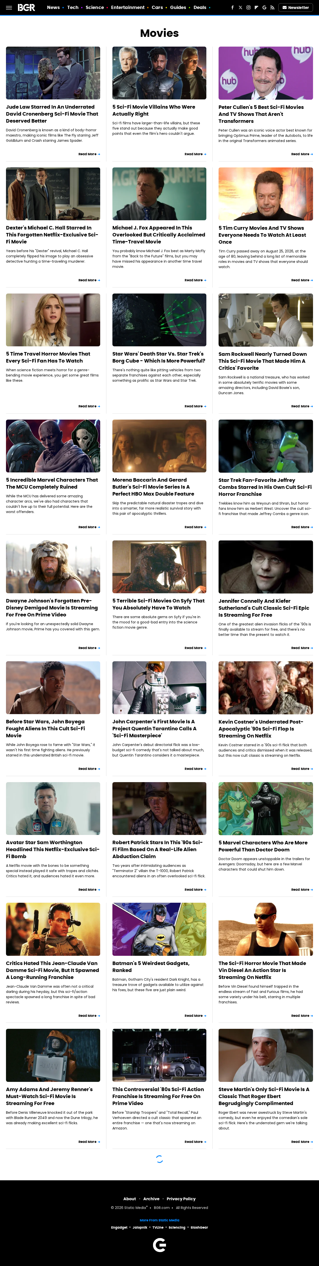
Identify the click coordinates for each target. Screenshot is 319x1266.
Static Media (135, 1208)
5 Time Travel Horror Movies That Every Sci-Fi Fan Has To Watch (48, 357)
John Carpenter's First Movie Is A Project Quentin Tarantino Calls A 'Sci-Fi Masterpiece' (154, 728)
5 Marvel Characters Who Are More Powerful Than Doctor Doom (263, 846)
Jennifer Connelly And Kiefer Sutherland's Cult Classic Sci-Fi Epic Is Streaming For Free (264, 608)
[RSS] (272, 7)
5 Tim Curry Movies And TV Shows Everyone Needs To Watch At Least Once (262, 235)
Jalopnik (140, 1227)
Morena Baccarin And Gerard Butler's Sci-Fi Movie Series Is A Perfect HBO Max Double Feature (153, 487)
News (53, 7)
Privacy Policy (181, 1198)
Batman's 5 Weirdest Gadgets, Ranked (151, 966)
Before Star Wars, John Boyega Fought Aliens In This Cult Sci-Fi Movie (45, 728)
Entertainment (128, 7)
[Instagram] (248, 7)
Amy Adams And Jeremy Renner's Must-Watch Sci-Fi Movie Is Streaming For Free (49, 1096)
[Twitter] (240, 7)
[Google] (264, 7)
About (129, 1198)
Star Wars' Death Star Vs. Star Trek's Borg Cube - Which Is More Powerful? (158, 357)
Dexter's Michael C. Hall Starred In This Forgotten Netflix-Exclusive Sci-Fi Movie (52, 234)
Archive (151, 1198)
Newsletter (298, 7)
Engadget (119, 1227)
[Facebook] (233, 7)
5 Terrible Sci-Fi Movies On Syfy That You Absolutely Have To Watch (158, 604)
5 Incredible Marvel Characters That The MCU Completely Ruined (52, 483)
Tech (73, 7)
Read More (87, 154)
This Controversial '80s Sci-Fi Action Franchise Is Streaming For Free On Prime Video (158, 1096)
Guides (178, 7)
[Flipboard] (256, 7)
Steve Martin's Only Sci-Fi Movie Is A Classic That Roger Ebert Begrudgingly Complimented (264, 1096)
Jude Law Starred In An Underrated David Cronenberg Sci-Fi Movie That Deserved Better (52, 114)
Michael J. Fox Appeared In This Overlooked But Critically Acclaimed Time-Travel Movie (158, 234)
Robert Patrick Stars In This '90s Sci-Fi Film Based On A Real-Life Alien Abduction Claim (157, 849)
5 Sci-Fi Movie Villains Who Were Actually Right (153, 110)
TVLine (158, 1227)
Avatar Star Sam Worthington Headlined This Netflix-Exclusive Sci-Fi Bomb (53, 849)
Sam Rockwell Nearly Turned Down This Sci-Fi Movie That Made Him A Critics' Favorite (263, 361)
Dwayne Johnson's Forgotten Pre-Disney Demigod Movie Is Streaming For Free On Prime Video (52, 607)
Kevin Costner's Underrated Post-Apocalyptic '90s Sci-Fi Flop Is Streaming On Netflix (261, 729)
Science (95, 7)
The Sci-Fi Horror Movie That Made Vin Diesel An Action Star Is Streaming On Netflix (262, 970)
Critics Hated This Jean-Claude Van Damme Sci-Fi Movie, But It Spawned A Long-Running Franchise (52, 970)
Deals (200, 7)
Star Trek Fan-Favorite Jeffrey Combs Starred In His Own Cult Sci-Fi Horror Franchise (265, 487)
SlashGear (199, 1227)
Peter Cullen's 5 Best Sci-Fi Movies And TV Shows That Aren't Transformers (261, 114)
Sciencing (177, 1227)
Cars (157, 7)
